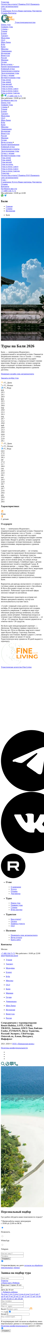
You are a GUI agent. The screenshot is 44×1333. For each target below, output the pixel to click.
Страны (4, 29)
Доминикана (6, 51)
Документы (15, 894)
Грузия (4, 62)
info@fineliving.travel (9, 956)
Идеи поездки (16, 910)
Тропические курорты (10, 71)
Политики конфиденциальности (14, 1326)
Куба (3, 44)
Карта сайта (16, 940)
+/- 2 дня (5, 1312)
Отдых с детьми (7, 75)
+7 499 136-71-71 (8, 953)
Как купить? (16, 919)
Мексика (4, 49)
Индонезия (5, 53)
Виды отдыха (7, 64)
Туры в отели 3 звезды (10, 93)
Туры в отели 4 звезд (9, 91)
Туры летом (6, 80)
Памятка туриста (18, 924)
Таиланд (4, 36)
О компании (16, 887)
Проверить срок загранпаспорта (24, 935)
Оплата (14, 921)
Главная (9, 206)
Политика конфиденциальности (14, 1048)
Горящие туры (7, 27)
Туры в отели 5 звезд (9, 89)
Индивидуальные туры (10, 78)
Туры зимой (6, 82)
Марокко (4, 60)
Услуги (14, 889)
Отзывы (14, 891)
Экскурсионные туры (10, 73)
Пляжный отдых (8, 69)
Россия (4, 58)
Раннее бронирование (10, 66)
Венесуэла (5, 55)
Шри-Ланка (6, 42)
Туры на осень (7, 86)
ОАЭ (3, 40)
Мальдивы (5, 38)
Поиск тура (6, 25)
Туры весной (6, 84)
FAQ (13, 926)
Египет (4, 33)
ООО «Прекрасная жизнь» (23, 1044)
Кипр (3, 47)
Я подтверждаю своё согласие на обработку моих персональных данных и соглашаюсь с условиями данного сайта (22, 1323)
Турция (4, 31)
